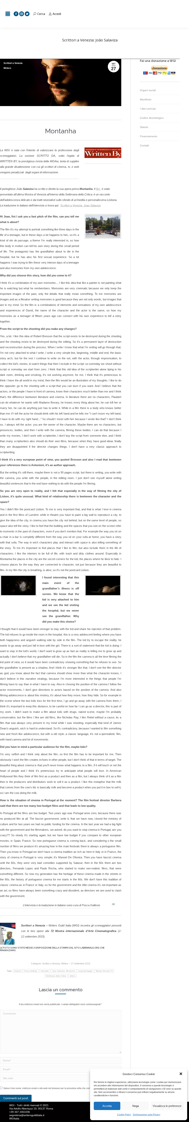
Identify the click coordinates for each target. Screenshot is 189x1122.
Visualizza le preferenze (167, 1105)
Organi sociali (148, 90)
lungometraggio (86, 971)
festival (17, 971)
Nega (135, 1105)
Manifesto (145, 99)
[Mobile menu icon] (8, 14)
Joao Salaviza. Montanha (63, 971)
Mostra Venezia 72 (104, 971)
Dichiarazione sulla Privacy (146, 1114)
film (98, 188)
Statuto (144, 127)
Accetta (107, 1105)
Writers (7, 68)
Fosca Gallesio (30, 971)
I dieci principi (148, 108)
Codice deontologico (152, 117)
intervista (45, 971)
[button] (181, 1074)
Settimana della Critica (56, 976)
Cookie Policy (124, 1114)
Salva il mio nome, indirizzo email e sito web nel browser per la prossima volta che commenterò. (51, 1088)
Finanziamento (148, 136)
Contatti (144, 145)
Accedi (57, 14)
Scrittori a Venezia (13, 63)
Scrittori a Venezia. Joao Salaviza (80, 205)
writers (72, 976)
